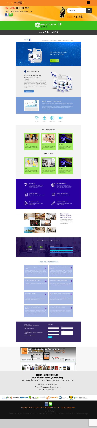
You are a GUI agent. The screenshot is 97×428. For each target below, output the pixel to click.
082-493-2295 (22, 8)
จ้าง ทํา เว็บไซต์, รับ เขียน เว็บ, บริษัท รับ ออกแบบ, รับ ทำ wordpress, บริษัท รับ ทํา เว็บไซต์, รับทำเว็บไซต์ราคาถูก (48, 413)
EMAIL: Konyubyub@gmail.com (18, 11)
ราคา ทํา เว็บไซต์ (49, 411)
